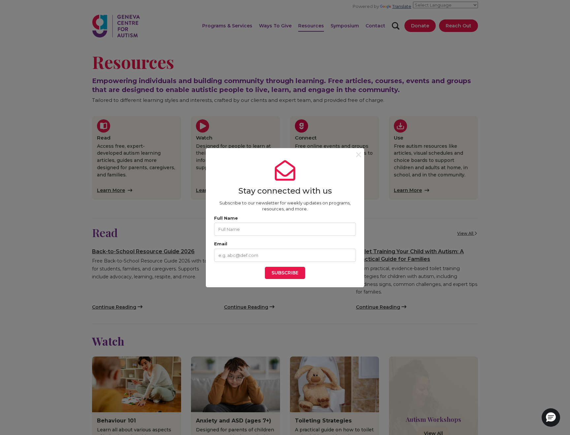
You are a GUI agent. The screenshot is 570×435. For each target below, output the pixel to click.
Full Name (226, 218)
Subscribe (285, 273)
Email (220, 243)
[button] (551, 417)
